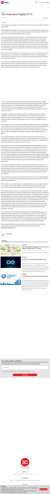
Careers (31, 474)
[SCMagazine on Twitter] (25, 467)
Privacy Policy (28, 371)
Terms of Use (23, 371)
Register (47, 2)
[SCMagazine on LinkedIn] (28, 467)
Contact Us (27, 474)
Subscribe (25, 375)
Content (3, 12)
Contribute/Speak (17, 480)
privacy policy (12, 492)
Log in (42, 2)
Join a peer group (31, 480)
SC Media (15, 474)
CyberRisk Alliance (21, 474)
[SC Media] (5, 2)
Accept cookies (43, 489)
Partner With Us (37, 480)
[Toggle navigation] (36, 2)
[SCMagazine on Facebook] (22, 467)
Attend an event (24, 480)
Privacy (35, 474)
